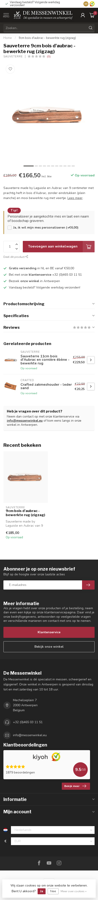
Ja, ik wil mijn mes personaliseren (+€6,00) (45, 227)
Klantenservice (49, 632)
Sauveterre (13, 56)
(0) (49, 56)
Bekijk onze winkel (49, 646)
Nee (53, 891)
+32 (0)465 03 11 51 (28, 722)
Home (7, 38)
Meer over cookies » (74, 891)
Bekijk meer (72, 786)
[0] (92, 15)
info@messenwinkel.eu (25, 420)
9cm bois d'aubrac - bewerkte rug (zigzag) (47, 38)
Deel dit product (14, 257)
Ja (41, 891)
